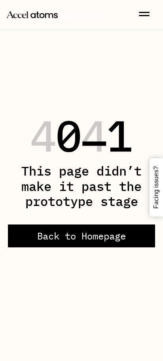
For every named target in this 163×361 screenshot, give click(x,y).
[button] (144, 14)
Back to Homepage (81, 236)
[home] (57, 14)
